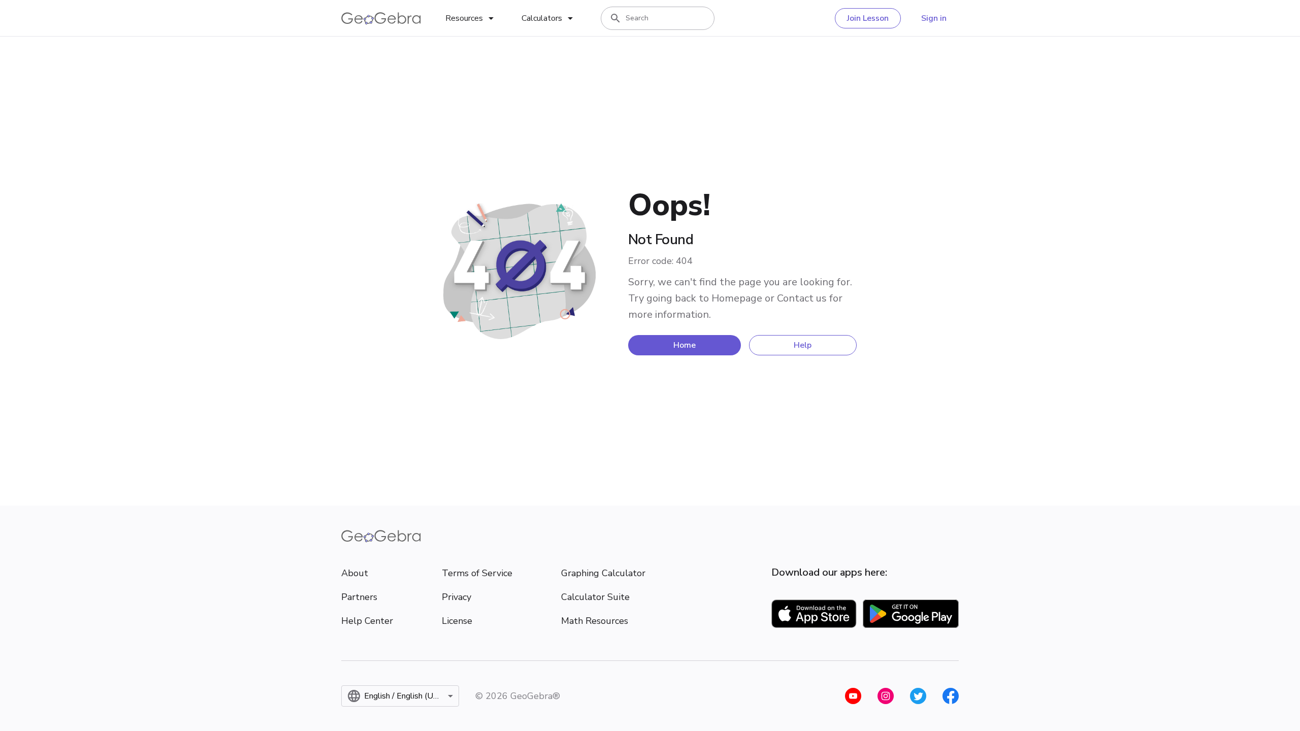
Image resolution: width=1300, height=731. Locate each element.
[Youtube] (853, 696)
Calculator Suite (595, 597)
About (354, 573)
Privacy (456, 597)
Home (684, 345)
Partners (359, 597)
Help (802, 345)
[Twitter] (918, 696)
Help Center (367, 621)
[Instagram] (886, 696)
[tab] (471, 18)
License (457, 621)
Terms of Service (477, 573)
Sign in (934, 18)
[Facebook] (950, 696)
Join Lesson (868, 18)
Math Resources (594, 621)
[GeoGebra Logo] (381, 18)
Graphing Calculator (603, 573)
